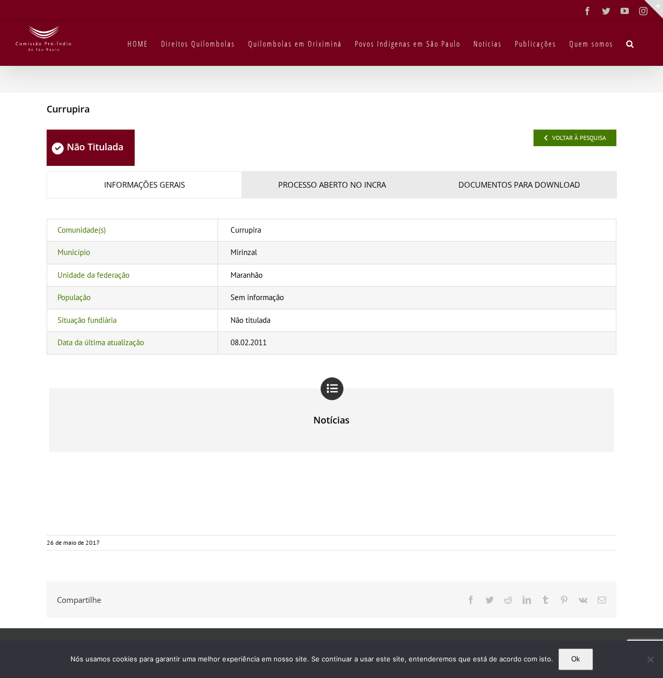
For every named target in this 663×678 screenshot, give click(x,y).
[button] (630, 43)
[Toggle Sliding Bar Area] (653, 9)
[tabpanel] (331, 287)
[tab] (144, 185)
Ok (575, 659)
